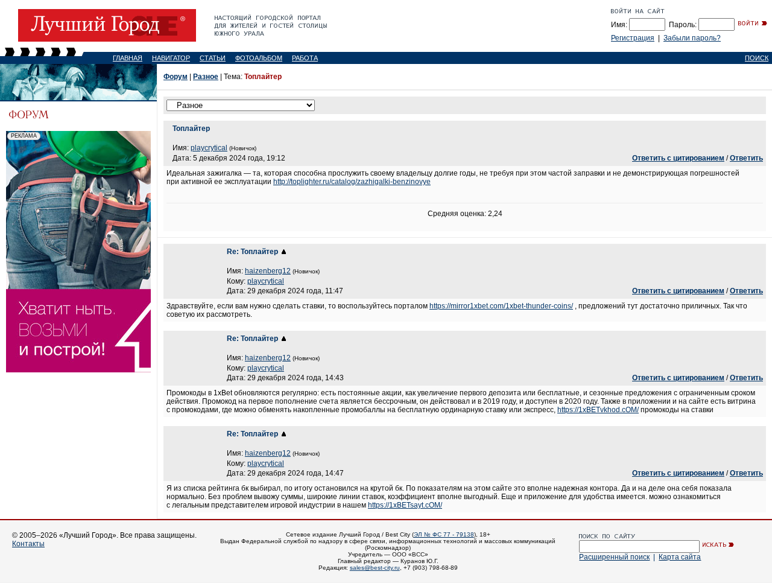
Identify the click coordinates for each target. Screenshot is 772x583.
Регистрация (632, 38)
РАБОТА (305, 58)
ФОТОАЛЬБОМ (258, 58)
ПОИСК (756, 58)
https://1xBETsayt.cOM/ (405, 505)
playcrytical (209, 148)
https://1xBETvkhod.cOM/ (598, 410)
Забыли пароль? (692, 38)
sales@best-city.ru (375, 567)
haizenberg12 (268, 271)
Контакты (28, 544)
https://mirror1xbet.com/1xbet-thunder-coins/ (501, 306)
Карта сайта (680, 557)
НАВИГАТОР (171, 58)
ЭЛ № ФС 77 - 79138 (444, 534)
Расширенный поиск (614, 557)
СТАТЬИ (213, 58)
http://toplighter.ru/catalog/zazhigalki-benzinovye (352, 181)
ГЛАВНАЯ (127, 58)
